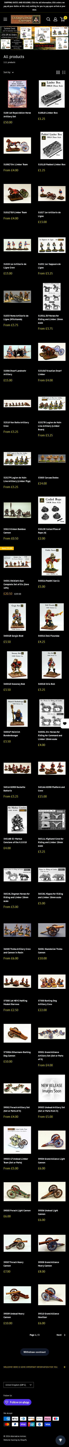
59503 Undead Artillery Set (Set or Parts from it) (51, 1109)
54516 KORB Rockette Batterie (14, 789)
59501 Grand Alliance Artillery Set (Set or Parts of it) (50, 1056)
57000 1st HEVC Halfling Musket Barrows (15, 1002)
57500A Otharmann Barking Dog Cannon (17, 1054)
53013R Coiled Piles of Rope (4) (49, 531)
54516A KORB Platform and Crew (51, 789)
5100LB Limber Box (48, 112)
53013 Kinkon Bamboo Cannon (15, 531)
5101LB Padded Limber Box (51, 164)
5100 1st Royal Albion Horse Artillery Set (17, 114)
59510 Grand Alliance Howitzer (48, 1315)
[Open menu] (5, 19)
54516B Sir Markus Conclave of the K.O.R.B (15, 840)
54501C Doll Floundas (48, 635)
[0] (62, 19)
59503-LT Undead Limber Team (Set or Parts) (16, 1160)
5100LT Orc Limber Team (16, 164)
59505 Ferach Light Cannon (17, 1210)
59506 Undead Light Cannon (48, 1212)
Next (59, 1334)
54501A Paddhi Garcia (48, 580)
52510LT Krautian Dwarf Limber (49, 372)
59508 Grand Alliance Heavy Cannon (48, 1264)
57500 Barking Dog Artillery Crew (47, 1002)
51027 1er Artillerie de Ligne (49, 214)
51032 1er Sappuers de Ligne (49, 266)
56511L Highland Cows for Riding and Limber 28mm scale (51, 842)
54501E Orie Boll (46, 683)
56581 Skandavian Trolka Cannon (50, 951)
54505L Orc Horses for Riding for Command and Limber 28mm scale (50, 735)
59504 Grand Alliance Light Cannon (51, 1160)
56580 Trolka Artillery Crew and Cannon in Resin (17, 951)
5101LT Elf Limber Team (15, 212)
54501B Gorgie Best (13, 635)
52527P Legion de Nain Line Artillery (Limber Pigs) (17, 479)
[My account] (55, 19)
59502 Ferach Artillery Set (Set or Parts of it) (17, 1109)
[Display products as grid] (58, 72)
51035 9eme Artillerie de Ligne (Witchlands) (16, 317)
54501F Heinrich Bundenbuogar (12, 733)
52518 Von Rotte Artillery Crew (16, 424)
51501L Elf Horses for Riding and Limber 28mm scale (50, 319)
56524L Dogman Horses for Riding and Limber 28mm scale (17, 897)
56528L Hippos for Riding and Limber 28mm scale (50, 895)
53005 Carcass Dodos (48, 477)
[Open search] (48, 19)
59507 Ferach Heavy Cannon (13, 1264)
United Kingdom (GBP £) (15, 1385)
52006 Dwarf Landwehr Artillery (15, 372)
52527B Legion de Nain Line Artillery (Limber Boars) (49, 426)
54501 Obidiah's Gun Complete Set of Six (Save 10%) (16, 584)
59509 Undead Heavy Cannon (14, 1315)
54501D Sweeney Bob (14, 683)
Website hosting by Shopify (15, 1440)
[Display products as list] (63, 72)
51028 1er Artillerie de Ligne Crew (15, 266)
